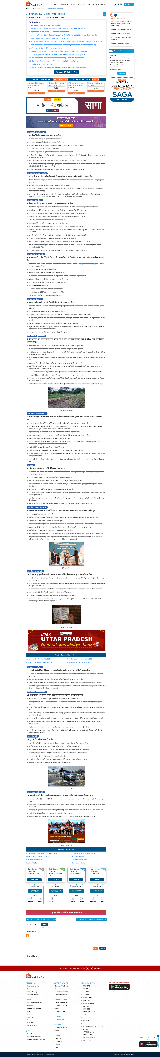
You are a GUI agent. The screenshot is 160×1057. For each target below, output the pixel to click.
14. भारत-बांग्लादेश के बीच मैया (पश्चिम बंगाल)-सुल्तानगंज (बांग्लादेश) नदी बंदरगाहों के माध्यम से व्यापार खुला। (58, 67)
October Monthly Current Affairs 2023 (79, 662)
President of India (78, 856)
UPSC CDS (86, 1009)
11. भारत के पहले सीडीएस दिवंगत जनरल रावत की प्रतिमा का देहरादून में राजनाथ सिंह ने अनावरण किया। (57, 58)
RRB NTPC (86, 986)
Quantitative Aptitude (61, 1005)
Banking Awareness (61, 994)
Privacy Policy (130, 1054)
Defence (29, 1011)
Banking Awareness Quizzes (36, 1039)
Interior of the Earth (32, 863)
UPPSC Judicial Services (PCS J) (93, 1026)
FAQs (57, 1047)
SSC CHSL (86, 1015)
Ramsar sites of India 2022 (35, 860)
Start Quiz (34, 879)
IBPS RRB (86, 994)
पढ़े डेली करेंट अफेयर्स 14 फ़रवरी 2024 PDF (66, 913)
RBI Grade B (87, 1006)
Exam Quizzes (31, 1034)
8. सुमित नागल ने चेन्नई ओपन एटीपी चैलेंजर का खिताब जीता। (45, 48)
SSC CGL (86, 1017)
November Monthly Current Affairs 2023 (39, 662)
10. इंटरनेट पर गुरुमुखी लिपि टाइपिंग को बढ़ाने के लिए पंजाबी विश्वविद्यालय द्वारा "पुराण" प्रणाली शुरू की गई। (57, 54)
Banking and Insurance (34, 1008)
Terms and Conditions (120, 1054)
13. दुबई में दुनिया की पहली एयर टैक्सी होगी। (41, 64)
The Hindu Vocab (32, 994)
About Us (58, 1038)
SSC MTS (86, 1020)
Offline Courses (59, 1019)
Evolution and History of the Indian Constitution (41, 853)
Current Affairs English (62, 986)
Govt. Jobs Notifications (34, 1002)
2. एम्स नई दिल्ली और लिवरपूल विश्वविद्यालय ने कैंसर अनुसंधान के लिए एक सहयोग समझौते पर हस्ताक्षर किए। (58, 28)
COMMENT (102, 948)
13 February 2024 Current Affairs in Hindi (42, 919)
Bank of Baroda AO (88, 1003)
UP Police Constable (89, 1038)
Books (103, 4)
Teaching (30, 1017)
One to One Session (61, 1027)
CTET (84, 1023)
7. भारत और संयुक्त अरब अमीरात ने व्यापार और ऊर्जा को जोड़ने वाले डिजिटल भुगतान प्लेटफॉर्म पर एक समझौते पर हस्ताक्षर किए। (63, 45)
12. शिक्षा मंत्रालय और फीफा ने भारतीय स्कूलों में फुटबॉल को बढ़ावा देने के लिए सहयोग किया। (54, 61)
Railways (30, 1005)
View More (122, 73)
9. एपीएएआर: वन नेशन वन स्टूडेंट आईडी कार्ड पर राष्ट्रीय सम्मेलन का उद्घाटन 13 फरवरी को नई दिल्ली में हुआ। (58, 51)
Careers (57, 1044)
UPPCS (85, 1029)
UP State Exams (32, 1025)
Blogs (73, 4)
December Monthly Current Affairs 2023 (79, 659)
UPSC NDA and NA (89, 1012)
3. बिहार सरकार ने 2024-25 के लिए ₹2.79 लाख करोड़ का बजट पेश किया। (49, 32)
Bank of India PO (88, 997)
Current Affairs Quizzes (34, 1037)
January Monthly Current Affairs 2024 (38, 659)
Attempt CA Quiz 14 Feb (66, 72)
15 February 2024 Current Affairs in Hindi (90, 919)
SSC (28, 1014)
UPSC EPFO (87, 1000)
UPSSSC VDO (87, 1035)
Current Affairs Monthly (62, 992)
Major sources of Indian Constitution (38, 856)
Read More (36, 93)
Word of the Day (32, 992)
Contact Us (58, 1041)
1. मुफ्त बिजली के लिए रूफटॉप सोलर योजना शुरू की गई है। (45, 25)
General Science (60, 1011)
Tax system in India (78, 863)
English (57, 1008)
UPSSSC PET (87, 1040)
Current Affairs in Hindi (62, 989)
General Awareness (61, 1002)
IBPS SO (85, 989)
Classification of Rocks (79, 860)
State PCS (30, 1023)
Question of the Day (33, 986)
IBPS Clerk (86, 992)
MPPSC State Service (89, 1032)
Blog (28, 989)
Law (28, 1020)
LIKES (36, 924)
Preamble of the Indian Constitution (83, 853)
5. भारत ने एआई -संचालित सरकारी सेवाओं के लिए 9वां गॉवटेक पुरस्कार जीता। (49, 38)
